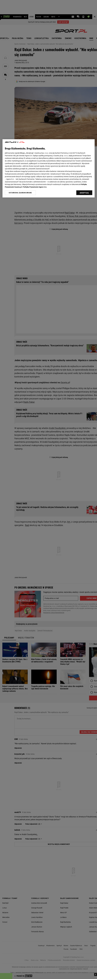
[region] (48, 168)
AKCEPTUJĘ (84, 193)
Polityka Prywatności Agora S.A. (35, 187)
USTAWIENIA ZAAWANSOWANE (20, 193)
